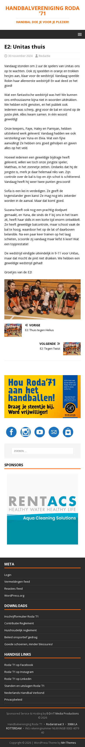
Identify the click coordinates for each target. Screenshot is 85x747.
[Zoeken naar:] (42, 451)
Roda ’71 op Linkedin (17, 679)
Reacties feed (13, 588)
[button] (79, 34)
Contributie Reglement (19, 623)
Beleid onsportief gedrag (20, 637)
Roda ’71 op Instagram (19, 672)
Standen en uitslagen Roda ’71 (24, 686)
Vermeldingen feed (17, 582)
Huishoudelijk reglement (20, 630)
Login (7, 575)
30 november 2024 (20, 56)
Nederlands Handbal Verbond (24, 693)
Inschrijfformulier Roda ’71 (21, 616)
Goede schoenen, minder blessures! (28, 644)
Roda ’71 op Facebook (18, 665)
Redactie (44, 56)
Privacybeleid (13, 699)
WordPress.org (14, 595)
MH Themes (68, 743)
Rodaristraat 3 (55, 724)
